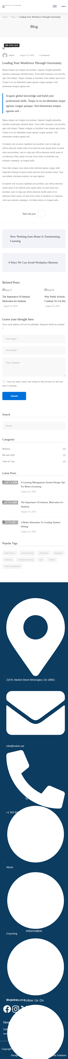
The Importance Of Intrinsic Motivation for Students (16, 298)
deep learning (27, 553)
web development (12, 566)
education (44, 553)
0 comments (45, 55)
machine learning (25, 559)
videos (52, 559)
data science (10, 553)
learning (8, 559)
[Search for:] (34, 426)
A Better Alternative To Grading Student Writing (40, 524)
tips (41, 559)
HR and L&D (11, 45)
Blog (13, 17)
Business (34, 449)
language (58, 553)
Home (5, 17)
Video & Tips (34, 461)
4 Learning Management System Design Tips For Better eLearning (43, 484)
